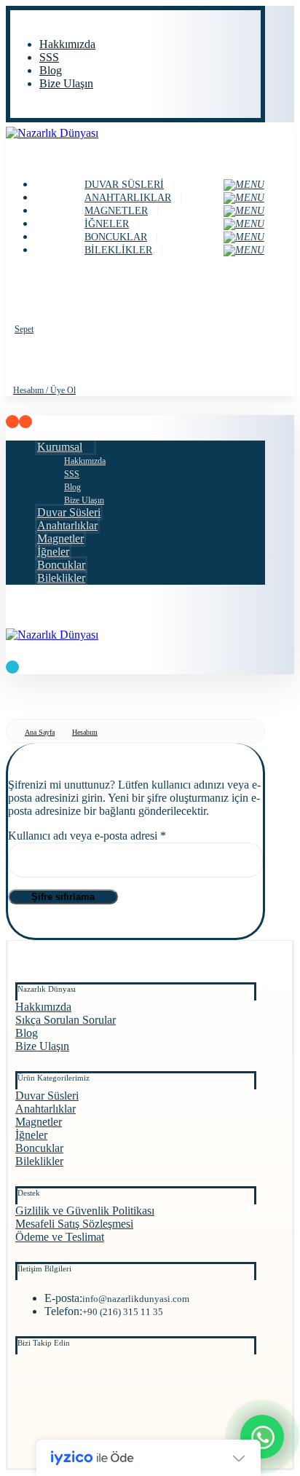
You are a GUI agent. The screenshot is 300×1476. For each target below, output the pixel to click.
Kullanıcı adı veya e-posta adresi (104, 835)
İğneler (31, 1135)
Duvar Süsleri (47, 1095)
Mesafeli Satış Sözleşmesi (74, 1223)
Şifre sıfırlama (63, 896)
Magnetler (38, 1122)
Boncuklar (39, 1148)
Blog (26, 1033)
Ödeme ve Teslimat (59, 1237)
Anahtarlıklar (45, 1108)
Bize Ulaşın (42, 1046)
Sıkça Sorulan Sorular (65, 1020)
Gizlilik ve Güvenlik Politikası (84, 1210)
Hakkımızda (43, 1007)
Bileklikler (39, 1161)
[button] (14, 19)
